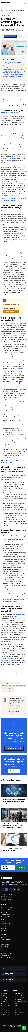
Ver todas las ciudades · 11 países (9, 1017)
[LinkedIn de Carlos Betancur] (22, 698)
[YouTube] (18, 889)
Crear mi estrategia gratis (10, 311)
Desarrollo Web (5, 917)
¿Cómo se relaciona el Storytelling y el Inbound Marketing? (13, 77)
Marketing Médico (5, 930)
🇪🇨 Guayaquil (4, 1012)
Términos (17, 1029)
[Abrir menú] (25, 3)
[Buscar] (16, 3)
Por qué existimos (5, 939)
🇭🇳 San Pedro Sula (5, 1006)
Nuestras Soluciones (6, 942)
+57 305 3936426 (7, 894)
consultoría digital (6, 666)
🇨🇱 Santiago (4, 1010)
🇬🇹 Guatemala (5, 1008)
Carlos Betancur (21, 333)
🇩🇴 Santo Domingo (6, 1014)
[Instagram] (6, 889)
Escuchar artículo (11, 36)
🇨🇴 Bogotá (17, 993)
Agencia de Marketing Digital (8, 951)
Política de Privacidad (9, 1029)
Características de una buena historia (13, 69)
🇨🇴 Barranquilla (18, 995)
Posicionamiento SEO (6, 908)
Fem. (19, 36)
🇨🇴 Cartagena (4, 997)
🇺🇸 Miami (17, 1014)
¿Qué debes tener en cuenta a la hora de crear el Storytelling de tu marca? (14, 71)
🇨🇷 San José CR (5, 1004)
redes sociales (17, 573)
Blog (7, 10)
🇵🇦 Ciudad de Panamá (20, 1001)
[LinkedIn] (2, 889)
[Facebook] (10, 889)
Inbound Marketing (9, 113)
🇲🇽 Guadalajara (19, 999)
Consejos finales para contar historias (13, 74)
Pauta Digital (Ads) (6, 910)
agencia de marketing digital (9, 660)
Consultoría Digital (6, 923)
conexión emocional (9, 387)
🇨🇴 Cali (3, 995)
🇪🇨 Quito (17, 1010)
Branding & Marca (5, 926)
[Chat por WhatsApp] (24, 1028)
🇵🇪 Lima (17, 1008)
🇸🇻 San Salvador (19, 1006)
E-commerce (4, 921)
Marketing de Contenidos (7, 914)
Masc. (23, 36)
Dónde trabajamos (6, 955)
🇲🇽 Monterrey (4, 1001)
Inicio (2, 10)
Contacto (3, 960)
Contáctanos (14, 771)
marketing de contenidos (8, 159)
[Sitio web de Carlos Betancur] (20, 698)
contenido (20, 650)
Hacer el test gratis (13, 748)
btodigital (6, 878)
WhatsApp (22, 867)
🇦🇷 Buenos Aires (19, 1012)
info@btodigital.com (8, 897)
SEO (25, 600)
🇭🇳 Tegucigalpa (19, 1004)
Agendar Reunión (5, 867)
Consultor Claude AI (6, 958)
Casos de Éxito (5, 944)
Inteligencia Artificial (6, 953)
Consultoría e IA (5, 928)
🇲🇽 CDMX (3, 999)
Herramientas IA (5, 949)
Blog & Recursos (5, 946)
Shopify (3, 919)
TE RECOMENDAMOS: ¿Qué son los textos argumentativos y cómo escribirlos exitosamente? (13, 639)
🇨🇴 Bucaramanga (19, 997)
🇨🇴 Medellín (4, 993)
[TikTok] (14, 889)
